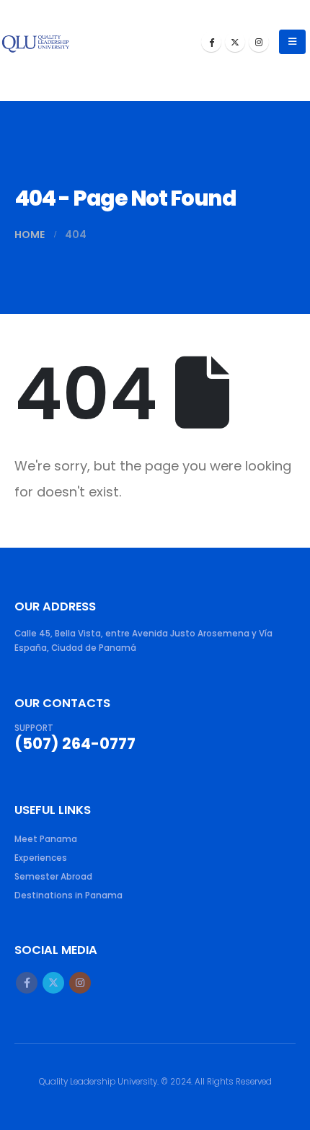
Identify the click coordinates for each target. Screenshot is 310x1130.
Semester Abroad (53, 876)
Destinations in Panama (68, 895)
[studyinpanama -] (36, 42)
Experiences (40, 858)
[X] (235, 42)
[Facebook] (211, 42)
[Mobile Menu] (292, 42)
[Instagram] (259, 42)
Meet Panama (45, 839)
